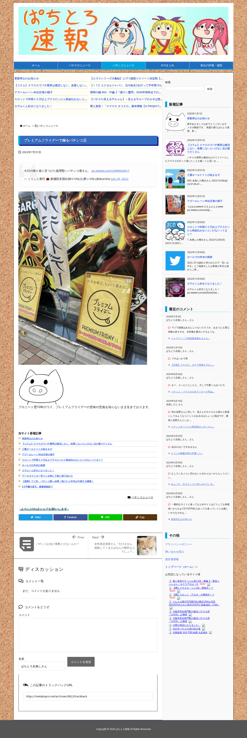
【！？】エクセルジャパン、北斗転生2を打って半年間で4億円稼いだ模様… (136, 85)
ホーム (26, 125)
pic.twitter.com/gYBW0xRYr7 (110, 171)
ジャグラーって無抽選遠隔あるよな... (190, 338)
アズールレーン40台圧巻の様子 (33, 92)
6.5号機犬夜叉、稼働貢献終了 (37, 486)
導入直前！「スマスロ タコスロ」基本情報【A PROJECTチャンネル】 (132, 106)
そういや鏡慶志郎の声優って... (187, 453)
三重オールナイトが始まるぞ (37, 449)
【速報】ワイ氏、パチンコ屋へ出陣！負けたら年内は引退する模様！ (58, 481)
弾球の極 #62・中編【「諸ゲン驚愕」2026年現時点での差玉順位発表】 (134, 92)
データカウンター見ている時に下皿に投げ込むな (47, 475)
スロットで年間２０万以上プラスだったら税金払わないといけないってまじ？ (61, 99)
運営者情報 (172, 559)
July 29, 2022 (120, 179)
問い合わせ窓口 (174, 552)
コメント (24, 615)
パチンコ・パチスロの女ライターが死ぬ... (192, 391)
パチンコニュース (48, 125)
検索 (168, 82)
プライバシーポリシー (178, 544)
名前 (21, 659)
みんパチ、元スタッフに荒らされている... (192, 484)
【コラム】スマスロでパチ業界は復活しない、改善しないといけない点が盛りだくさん (67, 85)
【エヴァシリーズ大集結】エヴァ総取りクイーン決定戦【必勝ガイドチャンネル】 (140, 78)
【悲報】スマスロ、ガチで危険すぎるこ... (192, 364)
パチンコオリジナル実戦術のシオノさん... (192, 426)
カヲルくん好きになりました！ (33, 106)
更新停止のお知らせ (26, 78)
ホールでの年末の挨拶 (33, 465)
